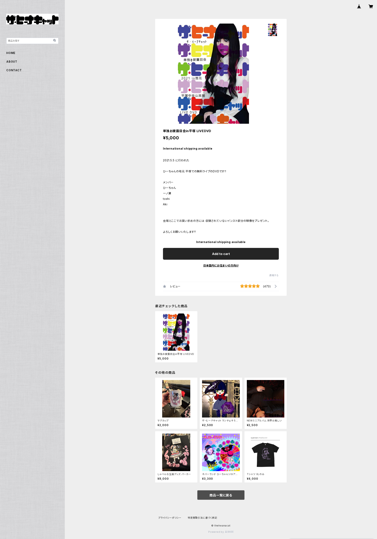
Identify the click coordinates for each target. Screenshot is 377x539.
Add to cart (221, 254)
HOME (11, 53)
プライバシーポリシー (169, 517)
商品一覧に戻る (221, 495)
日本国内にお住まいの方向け (221, 265)
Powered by (216, 531)
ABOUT (11, 61)
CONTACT (14, 70)
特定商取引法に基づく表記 (202, 517)
